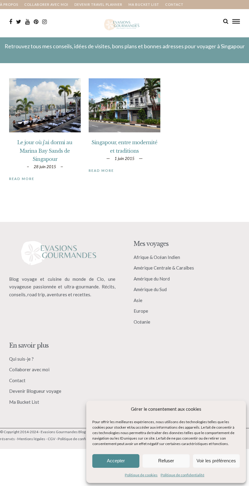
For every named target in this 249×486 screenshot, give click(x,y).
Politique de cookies (141, 475)
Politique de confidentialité (182, 475)
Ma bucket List (143, 4)
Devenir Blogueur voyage (35, 391)
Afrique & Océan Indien (157, 257)
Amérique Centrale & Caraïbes (164, 267)
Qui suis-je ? (21, 359)
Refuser (166, 460)
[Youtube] (27, 22)
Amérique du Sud (150, 289)
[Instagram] (44, 22)
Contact (174, 4)
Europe (141, 311)
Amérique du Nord (152, 278)
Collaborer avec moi (46, 4)
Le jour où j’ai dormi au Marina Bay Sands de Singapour (44, 150)
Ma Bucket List (24, 402)
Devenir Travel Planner (98, 4)
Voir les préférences (216, 460)
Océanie (142, 322)
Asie (138, 300)
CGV (51, 439)
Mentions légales (31, 439)
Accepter (116, 460)
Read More (21, 179)
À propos (9, 4)
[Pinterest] (36, 22)
